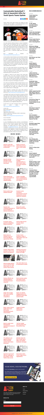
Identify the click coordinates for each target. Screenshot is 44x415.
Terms (24, 389)
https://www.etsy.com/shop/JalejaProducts (16, 92)
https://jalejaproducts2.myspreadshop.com (11, 54)
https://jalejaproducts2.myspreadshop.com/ (15, 115)
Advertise (24, 392)
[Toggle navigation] (4, 7)
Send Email (8, 110)
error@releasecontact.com (13, 126)
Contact (24, 394)
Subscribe (12, 405)
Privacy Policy (25, 390)
